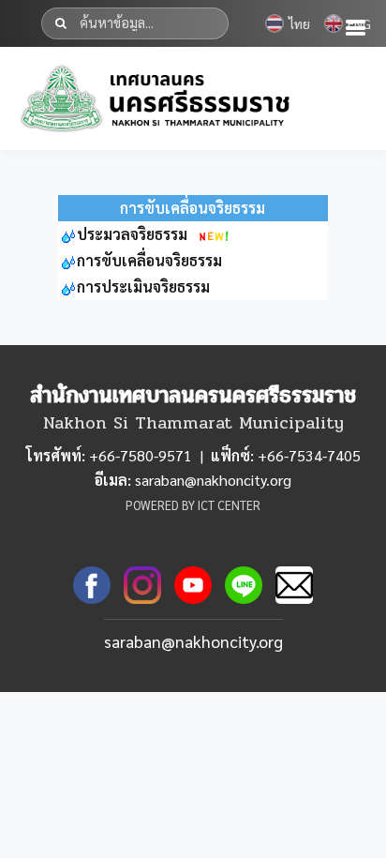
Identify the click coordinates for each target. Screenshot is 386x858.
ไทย (299, 23)
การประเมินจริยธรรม (143, 286)
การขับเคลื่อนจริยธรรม (149, 260)
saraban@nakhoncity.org (193, 641)
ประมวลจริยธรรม (132, 234)
